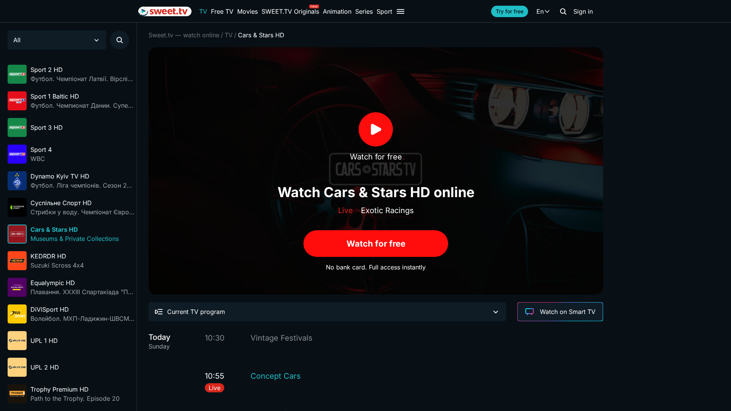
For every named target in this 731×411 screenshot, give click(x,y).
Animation (337, 11)
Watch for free (375, 244)
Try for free (510, 11)
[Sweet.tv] (165, 11)
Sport (384, 11)
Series (364, 11)
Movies (247, 11)
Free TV (222, 11)
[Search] (563, 11)
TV (203, 11)
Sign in (583, 11)
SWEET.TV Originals (290, 11)
